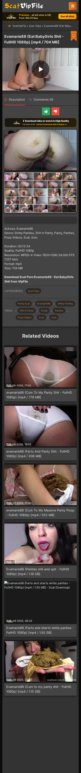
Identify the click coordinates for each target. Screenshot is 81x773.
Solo (54, 317)
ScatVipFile (19, 25)
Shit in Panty (27, 310)
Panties (59, 310)
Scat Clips (35, 25)
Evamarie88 (43, 303)
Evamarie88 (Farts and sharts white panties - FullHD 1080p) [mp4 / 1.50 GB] (40, 630)
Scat (41, 317)
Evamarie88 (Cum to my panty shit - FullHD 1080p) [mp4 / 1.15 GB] (38, 689)
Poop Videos (24, 317)
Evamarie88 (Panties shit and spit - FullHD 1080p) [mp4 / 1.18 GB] (37, 571)
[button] (73, 6)
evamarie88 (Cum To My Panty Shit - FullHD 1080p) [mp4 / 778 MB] (39, 395)
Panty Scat (24, 303)
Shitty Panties (65, 303)
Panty (44, 310)
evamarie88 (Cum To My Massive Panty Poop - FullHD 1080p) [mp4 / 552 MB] (40, 512)
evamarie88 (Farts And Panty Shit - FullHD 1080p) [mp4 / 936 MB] (38, 453)
